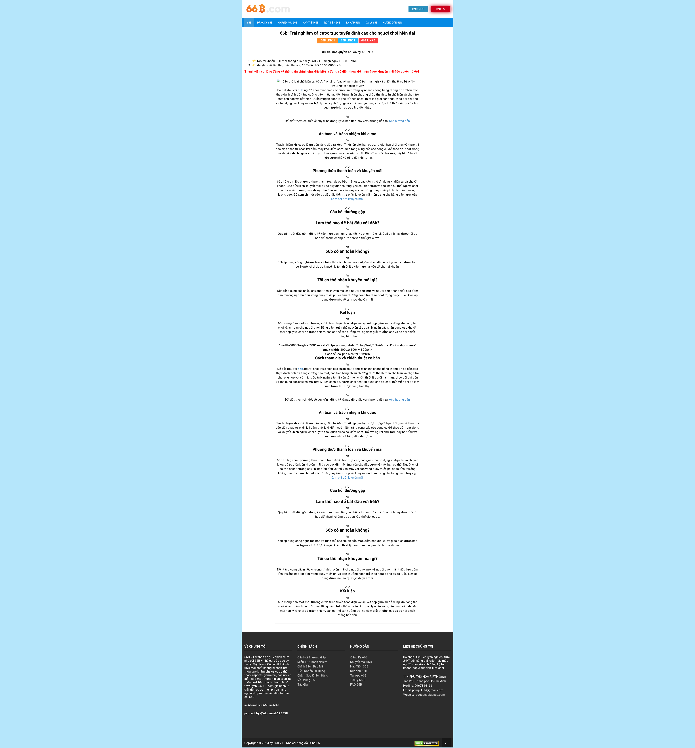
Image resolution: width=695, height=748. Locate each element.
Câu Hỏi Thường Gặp (311, 657)
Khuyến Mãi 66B (287, 22)
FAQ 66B (356, 684)
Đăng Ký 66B (265, 22)
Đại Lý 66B (371, 22)
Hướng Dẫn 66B (392, 22)
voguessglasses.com (430, 694)
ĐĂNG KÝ (440, 9)
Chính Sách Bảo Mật (311, 666)
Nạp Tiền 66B (359, 666)
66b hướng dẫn (399, 121)
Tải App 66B (353, 22)
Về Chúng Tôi (306, 680)
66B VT (278, 743)
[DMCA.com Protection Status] (426, 743)
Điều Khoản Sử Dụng (311, 671)
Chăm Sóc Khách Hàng (312, 675)
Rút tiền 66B (332, 22)
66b (300, 90)
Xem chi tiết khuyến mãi (347, 199)
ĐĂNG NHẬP (418, 9)
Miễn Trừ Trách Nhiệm (312, 662)
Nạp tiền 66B (311, 22)
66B (249, 22)
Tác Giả (302, 684)
